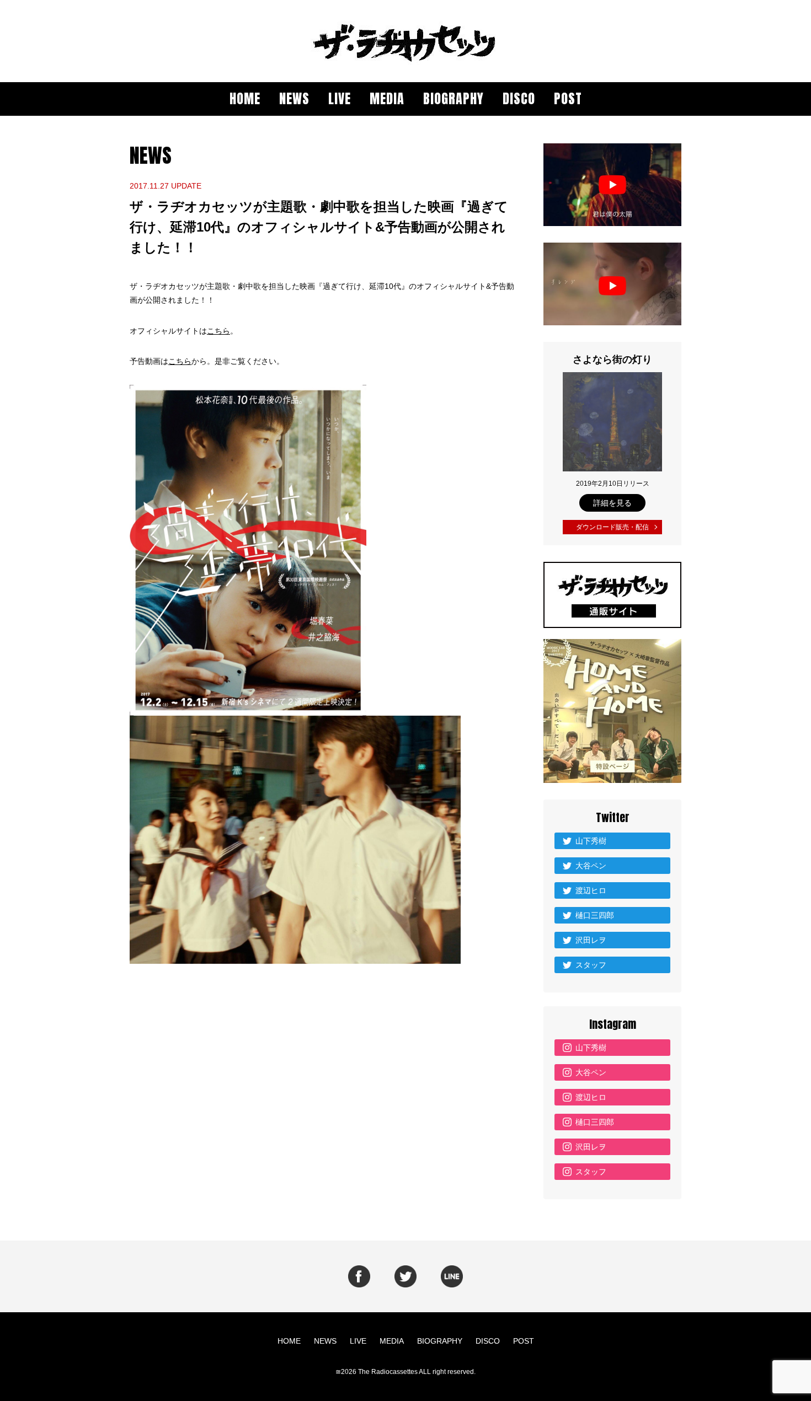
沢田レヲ (590, 940)
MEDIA (387, 99)
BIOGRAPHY (453, 99)
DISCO (519, 99)
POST (568, 99)
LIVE (339, 99)
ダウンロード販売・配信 (612, 527)
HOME (245, 99)
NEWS (294, 99)
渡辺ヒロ (590, 890)
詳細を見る (612, 502)
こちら (218, 330)
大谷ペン (590, 865)
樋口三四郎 (594, 915)
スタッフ (590, 964)
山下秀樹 (590, 840)
